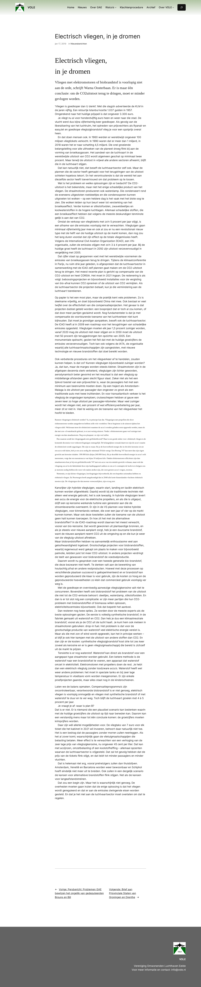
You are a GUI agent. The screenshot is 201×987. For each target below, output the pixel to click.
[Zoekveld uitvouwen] (181, 7)
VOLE (31, 7)
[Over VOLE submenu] (173, 7)
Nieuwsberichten (79, 43)
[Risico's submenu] (115, 7)
